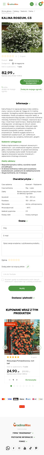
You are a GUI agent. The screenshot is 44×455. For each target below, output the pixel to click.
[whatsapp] (7, 448)
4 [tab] (20, 386)
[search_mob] (32, 4)
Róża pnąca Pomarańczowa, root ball (20, 362)
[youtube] (24, 448)
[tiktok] (30, 448)
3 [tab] (17, 386)
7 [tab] (30, 386)
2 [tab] (14, 386)
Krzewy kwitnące (32, 215)
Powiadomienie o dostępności (31, 82)
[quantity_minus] (9, 380)
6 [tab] (26, 386)
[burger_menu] (4, 4)
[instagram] (19, 448)
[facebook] (13, 448)
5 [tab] (23, 386)
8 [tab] (33, 386)
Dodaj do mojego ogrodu (31, 89)
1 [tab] (11, 386)
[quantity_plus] (17, 380)
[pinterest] (36, 448)
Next (38, 347)
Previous (5, 347)
